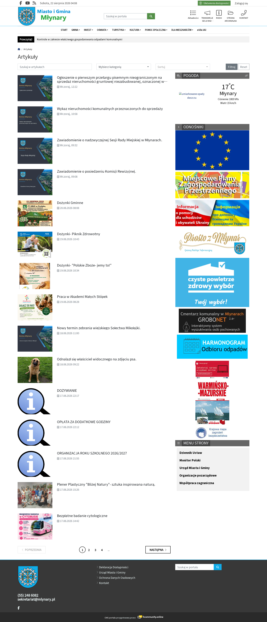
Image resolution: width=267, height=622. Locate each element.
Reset (243, 67)
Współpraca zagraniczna (196, 483)
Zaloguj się (241, 3)
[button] (246, 76)
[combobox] (183, 67)
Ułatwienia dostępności (216, 3)
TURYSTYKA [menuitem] (118, 29)
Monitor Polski (190, 460)
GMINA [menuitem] (75, 29)
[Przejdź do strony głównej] (45, 16)
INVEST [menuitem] (87, 29)
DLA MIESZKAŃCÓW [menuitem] (181, 29)
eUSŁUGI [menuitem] (201, 29)
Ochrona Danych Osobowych (117, 578)
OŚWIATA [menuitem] (101, 29)
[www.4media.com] (149, 617)
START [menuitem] (64, 29)
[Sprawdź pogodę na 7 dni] (192, 96)
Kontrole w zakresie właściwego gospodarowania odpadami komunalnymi (79, 39)
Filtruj (231, 67)
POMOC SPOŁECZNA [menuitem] (155, 29)
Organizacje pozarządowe (198, 475)
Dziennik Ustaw (190, 452)
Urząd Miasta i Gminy (194, 468)
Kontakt (104, 583)
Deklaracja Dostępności (113, 567)
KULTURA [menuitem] (134, 29)
